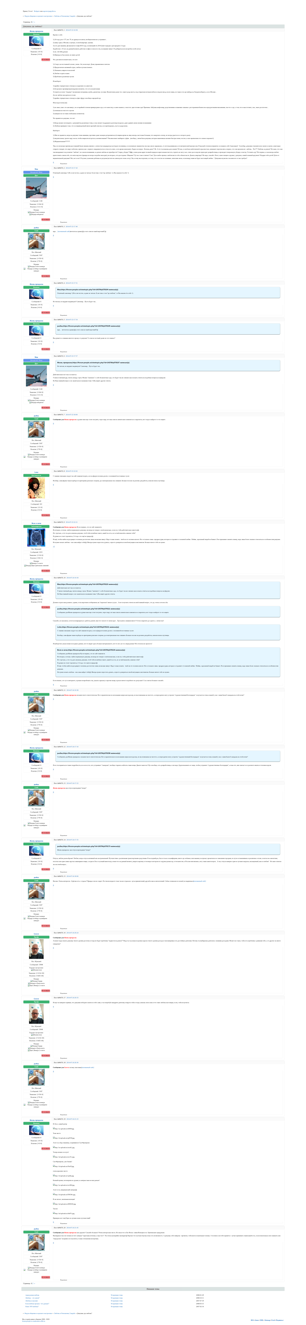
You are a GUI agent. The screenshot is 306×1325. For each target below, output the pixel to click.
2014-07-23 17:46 (72, 226)
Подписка (279, 1320)
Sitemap (267, 1320)
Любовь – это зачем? (32, 1298)
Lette (36, 472)
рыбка (36, 228)
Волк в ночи (36, 523)
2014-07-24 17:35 (72, 840)
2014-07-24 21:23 (72, 1119)
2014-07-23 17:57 (72, 356)
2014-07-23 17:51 (72, 283)
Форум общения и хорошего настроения (38, 16)
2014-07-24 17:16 (72, 747)
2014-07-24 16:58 (72, 690)
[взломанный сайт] (64, 231)
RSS (252, 1320)
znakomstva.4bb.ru (39, 1321)
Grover (36, 934)
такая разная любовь (32, 1295)
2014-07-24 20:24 (72, 933)
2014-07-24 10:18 (72, 578)
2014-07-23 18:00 (72, 414)
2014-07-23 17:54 (72, 319)
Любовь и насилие (31, 1301)
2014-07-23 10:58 (72, 30)
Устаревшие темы (117, 1295)
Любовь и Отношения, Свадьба (64, 16)
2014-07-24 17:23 (72, 783)
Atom (257, 1320)
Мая (36, 169)
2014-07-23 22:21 (72, 522)
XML (261, 1320)
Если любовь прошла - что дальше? (37, 1304)
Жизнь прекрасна (36, 31)
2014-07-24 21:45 (72, 1228)
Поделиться (61, 163)
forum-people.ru (27, 1321)
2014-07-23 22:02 (72, 471)
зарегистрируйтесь (49, 11)
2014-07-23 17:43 (72, 168)
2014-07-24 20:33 (72, 998)
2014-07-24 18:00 (72, 876)
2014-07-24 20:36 (72, 1062)
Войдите (37, 11)
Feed (273, 1320)
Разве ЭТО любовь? (32, 1306)
